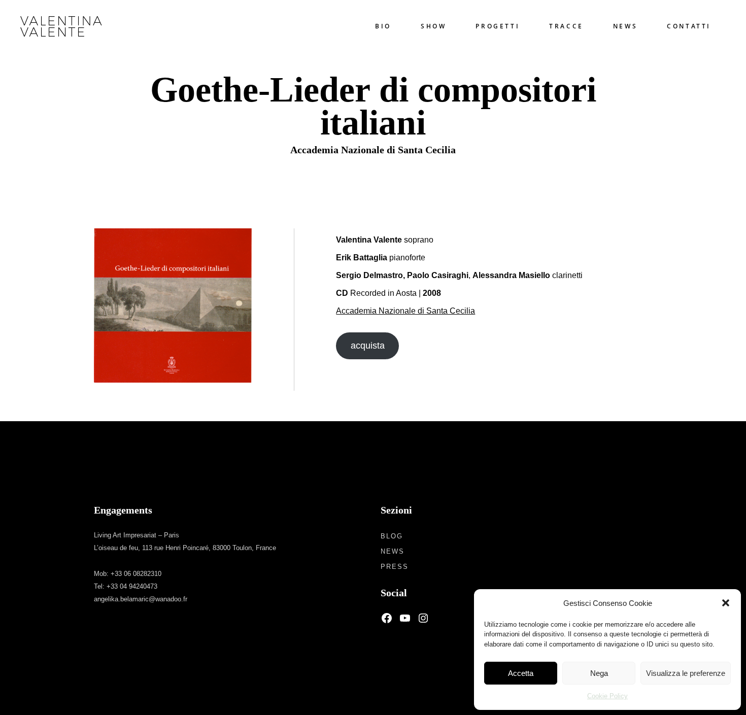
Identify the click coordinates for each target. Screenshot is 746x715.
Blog (392, 536)
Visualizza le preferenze (685, 673)
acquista (368, 346)
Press (395, 566)
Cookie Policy (607, 696)
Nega (599, 673)
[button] (726, 603)
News (392, 551)
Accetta (520, 673)
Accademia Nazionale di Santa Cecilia (405, 311)
